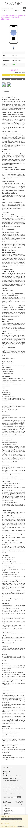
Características (6, 91)
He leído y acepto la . (12, 793)
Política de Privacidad (16, 793)
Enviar (19, 797)
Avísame (14, 75)
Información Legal (19, 801)
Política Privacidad (7, 802)
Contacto (18, 10)
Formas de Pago (18, 804)
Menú (5, 10)
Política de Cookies (21, 826)
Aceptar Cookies (17, 819)
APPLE (13, 53)
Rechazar (10, 819)
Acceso (11, 10)
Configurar (4, 819)
